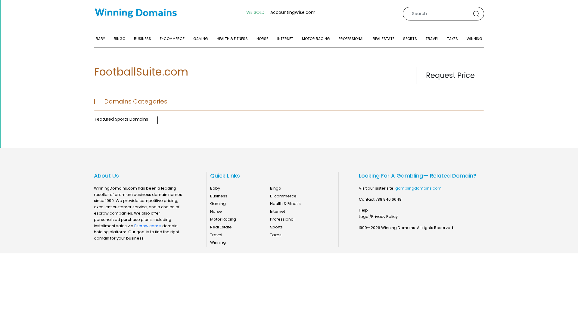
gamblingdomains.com (418, 188)
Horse (262, 38)
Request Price (450, 75)
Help (363, 210)
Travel (432, 38)
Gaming (200, 38)
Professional (351, 38)
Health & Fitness (232, 38)
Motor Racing (316, 38)
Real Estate (383, 38)
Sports (410, 38)
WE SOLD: (256, 12)
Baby (100, 38)
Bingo (119, 38)
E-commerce (172, 38)
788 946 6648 (388, 199)
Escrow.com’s (147, 226)
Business (142, 38)
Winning (474, 38)
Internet (285, 38)
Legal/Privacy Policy (378, 216)
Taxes (452, 38)
